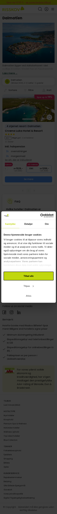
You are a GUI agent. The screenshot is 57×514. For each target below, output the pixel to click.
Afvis (28, 296)
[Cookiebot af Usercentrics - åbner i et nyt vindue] (41, 215)
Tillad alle (29, 276)
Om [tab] (47, 224)
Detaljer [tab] (28, 224)
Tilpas (27, 286)
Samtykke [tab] (10, 224)
